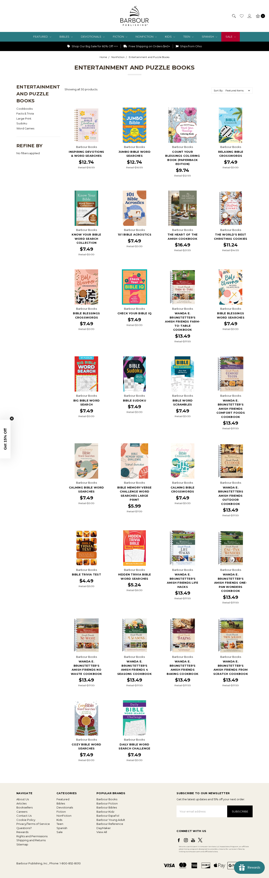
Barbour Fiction (107, 803)
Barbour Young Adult (110, 819)
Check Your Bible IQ (134, 313)
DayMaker (103, 828)
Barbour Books (106, 799)
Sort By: (218, 90)
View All (101, 832)
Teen (187, 36)
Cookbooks (24, 108)
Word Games (25, 128)
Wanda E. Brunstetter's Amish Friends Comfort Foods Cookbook (230, 409)
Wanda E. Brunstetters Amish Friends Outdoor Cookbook (230, 495)
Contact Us (24, 815)
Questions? (24, 828)
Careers (21, 811)
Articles (21, 803)
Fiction (119, 36)
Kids (168, 36)
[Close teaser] (12, 418)
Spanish (208, 36)
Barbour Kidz (105, 811)
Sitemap (22, 844)
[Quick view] (101, 110)
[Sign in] (249, 16)
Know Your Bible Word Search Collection (86, 238)
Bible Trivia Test (86, 574)
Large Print (23, 118)
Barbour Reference (109, 823)
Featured (41, 36)
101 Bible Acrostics (134, 234)
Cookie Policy (25, 819)
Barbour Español (107, 815)
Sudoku (21, 123)
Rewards (22, 832)
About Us (22, 799)
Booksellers (24, 807)
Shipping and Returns (31, 840)
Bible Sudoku (134, 400)
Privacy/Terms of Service (33, 823)
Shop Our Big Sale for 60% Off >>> (94, 46)
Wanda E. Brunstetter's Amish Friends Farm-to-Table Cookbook (182, 321)
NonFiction (145, 36)
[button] (5, 439)
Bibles (64, 36)
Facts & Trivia (25, 113)
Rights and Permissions (31, 836)
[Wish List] (241, 16)
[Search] (233, 16)
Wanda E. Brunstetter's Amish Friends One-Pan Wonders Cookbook (230, 582)
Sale (229, 36)
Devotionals (91, 36)
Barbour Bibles (106, 807)
